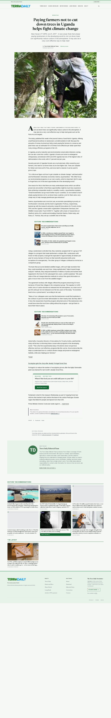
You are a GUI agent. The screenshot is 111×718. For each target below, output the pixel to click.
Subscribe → (93, 589)
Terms (97, 600)
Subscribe (96, 1)
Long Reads (73, 6)
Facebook (37, 420)
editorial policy (46, 465)
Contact (68, 593)
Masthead (68, 584)
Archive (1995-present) (51, 593)
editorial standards (46, 435)
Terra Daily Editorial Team (51, 46)
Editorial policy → (55, 413)
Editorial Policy (70, 587)
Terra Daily (43, 6)
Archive (80, 6)
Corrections (69, 590)
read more (65, 404)
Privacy (91, 600)
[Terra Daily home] (20, 6)
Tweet (30, 357)
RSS (96, 593)
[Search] (98, 6)
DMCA (102, 600)
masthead (56, 435)
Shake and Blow (53, 6)
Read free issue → (42, 387)
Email (43, 420)
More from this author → (47, 468)
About (86, 6)
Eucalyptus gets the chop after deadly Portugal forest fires (47, 363)
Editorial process (64, 46)
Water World (64, 6)
